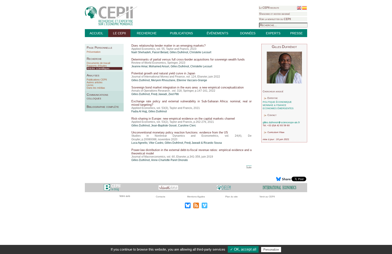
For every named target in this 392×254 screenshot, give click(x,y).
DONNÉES (247, 33)
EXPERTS (273, 33)
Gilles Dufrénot (179, 52)
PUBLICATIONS (181, 33)
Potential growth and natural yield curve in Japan (163, 73)
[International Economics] (279, 187)
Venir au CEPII (267, 196)
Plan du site (231, 196)
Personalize (271, 249)
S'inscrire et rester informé (274, 13)
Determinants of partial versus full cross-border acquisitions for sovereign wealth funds (188, 59)
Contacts (160, 196)
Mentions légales (196, 196)
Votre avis (124, 196)
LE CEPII (119, 33)
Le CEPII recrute (269, 7)
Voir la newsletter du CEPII (275, 19)
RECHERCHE (147, 33)
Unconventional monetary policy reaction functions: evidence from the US (179, 132)
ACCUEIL (96, 33)
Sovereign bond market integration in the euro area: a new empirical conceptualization (187, 87)
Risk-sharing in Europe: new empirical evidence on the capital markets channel (183, 118)
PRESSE (296, 33)
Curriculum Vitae (275, 132)
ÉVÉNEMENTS (217, 33)
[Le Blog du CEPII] (112, 187)
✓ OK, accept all (243, 249)
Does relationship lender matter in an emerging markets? (168, 45)
